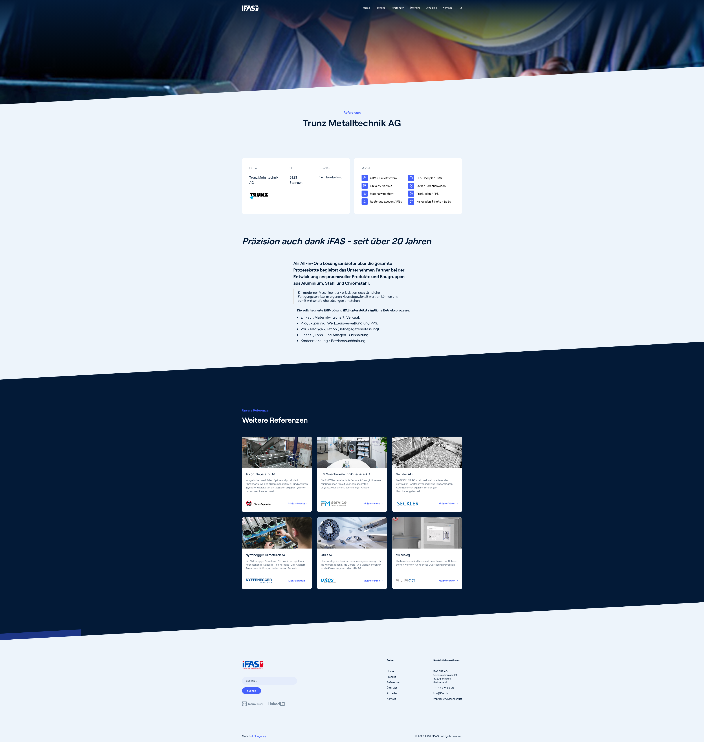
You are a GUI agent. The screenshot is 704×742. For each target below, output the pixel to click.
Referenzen (397, 7)
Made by (254, 736)
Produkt (380, 7)
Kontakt (447, 7)
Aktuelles (431, 7)
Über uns (415, 7)
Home (366, 7)
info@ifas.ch (440, 693)
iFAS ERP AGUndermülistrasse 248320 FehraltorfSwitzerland (445, 677)
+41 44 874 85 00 (443, 687)
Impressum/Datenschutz (447, 698)
